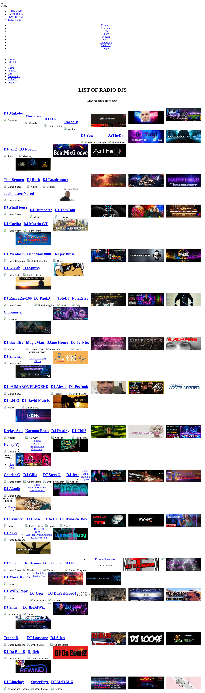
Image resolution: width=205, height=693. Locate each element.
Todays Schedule (37, 358)
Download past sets (105, 559)
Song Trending (85, 475)
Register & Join (39, 537)
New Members (37, 490)
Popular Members (37, 487)
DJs (106, 31)
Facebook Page (39, 573)
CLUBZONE (15, 11)
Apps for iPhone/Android (39, 534)
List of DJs (39, 532)
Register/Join (37, 446)
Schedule (105, 28)
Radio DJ (106, 45)
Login (106, 48)
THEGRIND (14, 19)
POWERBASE (16, 17)
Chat (105, 39)
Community (106, 42)
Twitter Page (39, 576)
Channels (106, 25)
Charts (105, 33)
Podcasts (37, 440)
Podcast (106, 36)
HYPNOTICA (15, 14)
